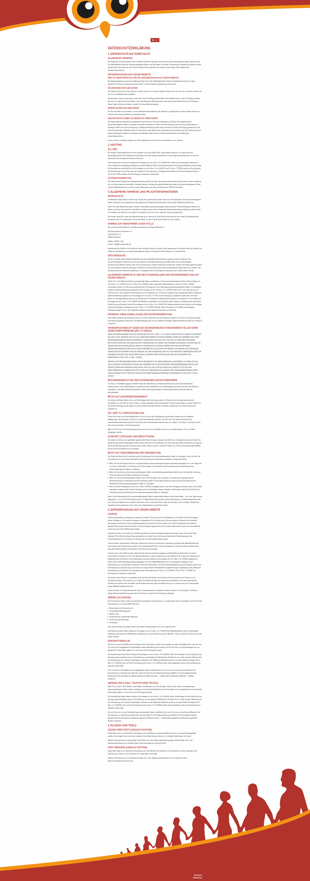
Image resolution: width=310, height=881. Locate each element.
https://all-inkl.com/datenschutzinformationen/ (125, 158)
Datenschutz (197, 877)
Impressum (198, 875)
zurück (156, 40)
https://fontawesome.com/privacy (120, 761)
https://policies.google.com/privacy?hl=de (150, 743)
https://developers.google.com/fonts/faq (169, 740)
